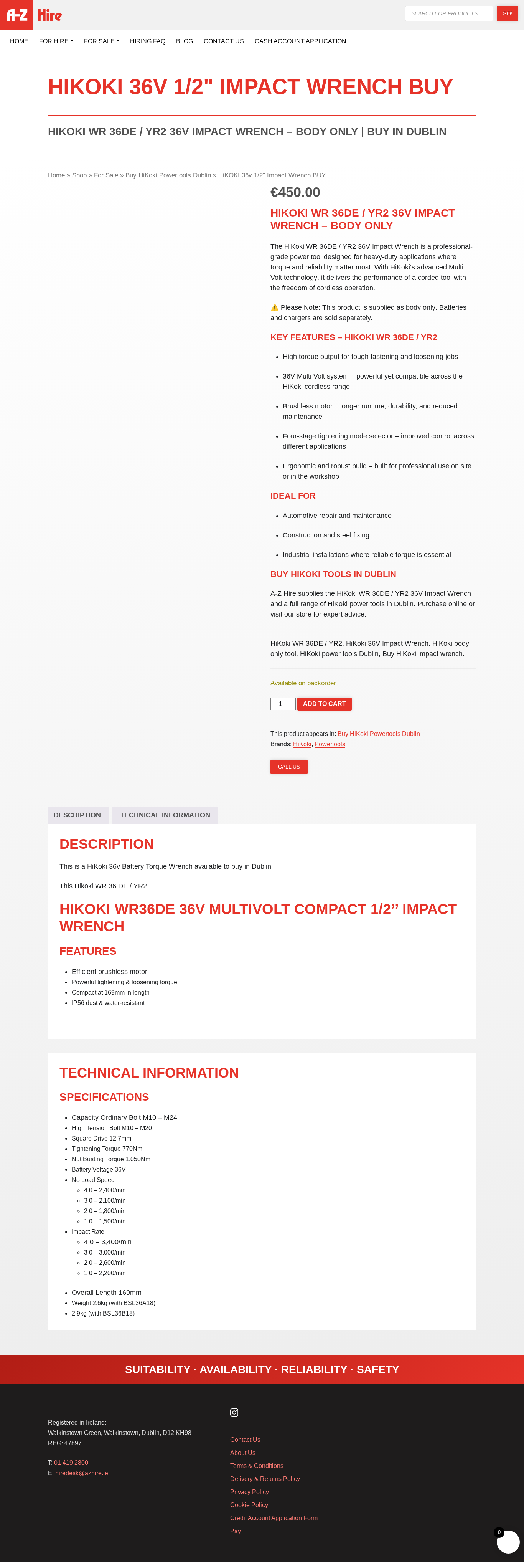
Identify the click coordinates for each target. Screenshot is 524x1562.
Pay (235, 1531)
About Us (242, 1453)
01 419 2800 (71, 1463)
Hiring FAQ (147, 41)
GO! (507, 13)
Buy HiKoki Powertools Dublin (168, 175)
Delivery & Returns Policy (265, 1479)
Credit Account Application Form (274, 1518)
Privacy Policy (249, 1492)
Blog (184, 41)
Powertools (330, 744)
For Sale (99, 41)
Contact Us (245, 1439)
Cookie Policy (249, 1505)
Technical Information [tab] (165, 815)
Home (19, 41)
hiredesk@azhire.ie (81, 1473)
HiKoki (302, 744)
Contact (224, 41)
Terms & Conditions (256, 1466)
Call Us (289, 767)
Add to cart (324, 704)
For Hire (54, 41)
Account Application (300, 41)
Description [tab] (77, 815)
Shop (79, 175)
